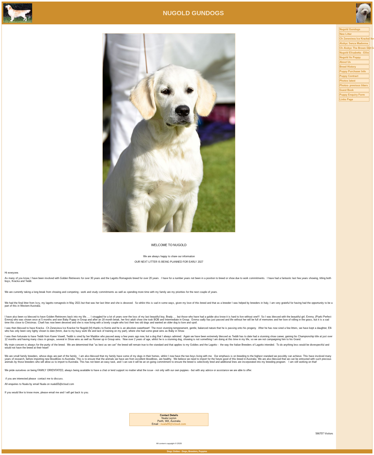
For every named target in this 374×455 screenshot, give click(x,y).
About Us (345, 62)
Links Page (346, 99)
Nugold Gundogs (350, 29)
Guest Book (347, 90)
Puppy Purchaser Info (353, 71)
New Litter (346, 34)
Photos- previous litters (354, 85)
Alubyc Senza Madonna (354, 43)
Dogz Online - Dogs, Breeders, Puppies (187, 451)
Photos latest (347, 80)
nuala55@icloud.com (173, 423)
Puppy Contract (349, 76)
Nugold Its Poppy (350, 57)
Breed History (348, 66)
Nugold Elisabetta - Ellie (354, 52)
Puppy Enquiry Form (352, 94)
